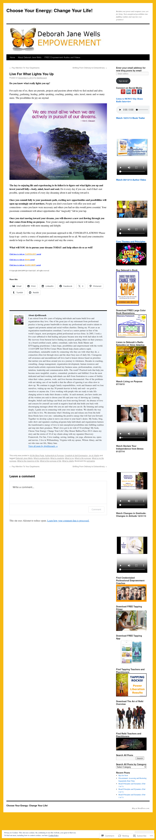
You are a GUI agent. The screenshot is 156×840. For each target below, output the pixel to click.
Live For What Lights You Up (31, 74)
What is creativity (57, 458)
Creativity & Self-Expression (76, 455)
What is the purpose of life (50, 461)
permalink (91, 461)
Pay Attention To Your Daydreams (24, 67)
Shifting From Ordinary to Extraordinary (90, 67)
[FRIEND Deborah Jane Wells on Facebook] (139, 93)
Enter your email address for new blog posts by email (130, 69)
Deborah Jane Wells (24, 458)
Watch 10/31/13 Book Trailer (130, 117)
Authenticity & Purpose (54, 455)
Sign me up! (123, 81)
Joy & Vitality (94, 455)
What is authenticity (41, 458)
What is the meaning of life (28, 461)
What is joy (69, 458)
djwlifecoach (42, 77)
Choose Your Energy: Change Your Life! (49, 10)
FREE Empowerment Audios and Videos (62, 57)
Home (12, 57)
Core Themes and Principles (130, 241)
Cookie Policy (53, 835)
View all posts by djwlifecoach (43, 446)
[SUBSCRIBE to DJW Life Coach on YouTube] (134, 93)
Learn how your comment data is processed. (68, 520)
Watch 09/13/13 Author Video (131, 179)
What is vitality (68, 461)
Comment (96, 509)
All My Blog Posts (37, 455)
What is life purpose (83, 458)
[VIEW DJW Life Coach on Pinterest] (123, 93)
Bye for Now (123, 775)
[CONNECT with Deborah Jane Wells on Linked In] (128, 93)
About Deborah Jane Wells (29, 57)
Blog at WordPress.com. (141, 808)
